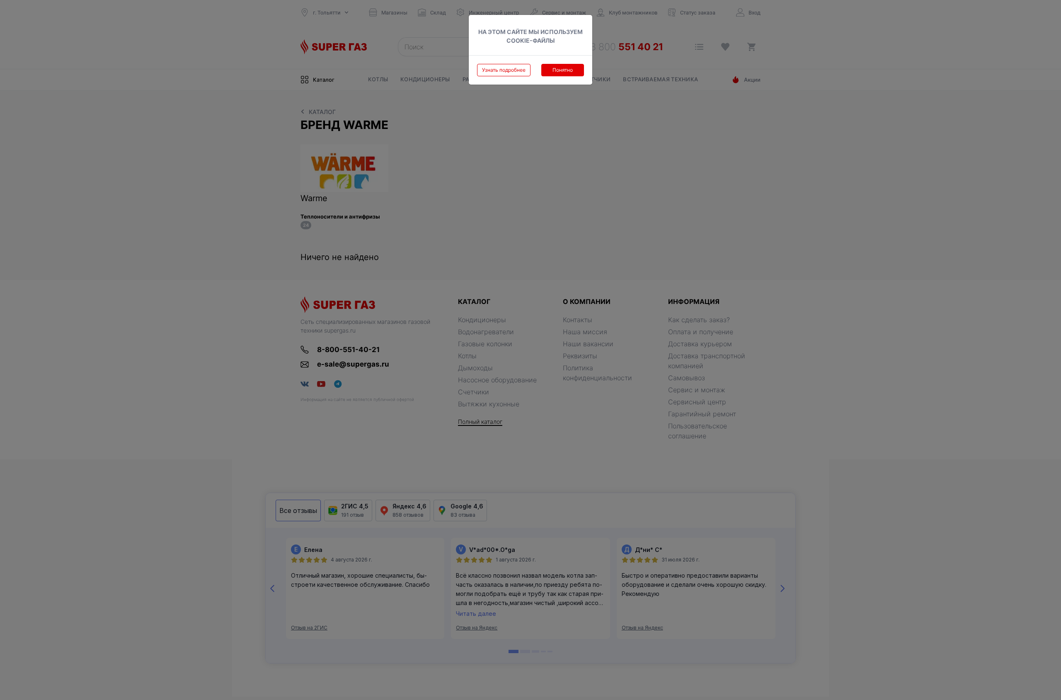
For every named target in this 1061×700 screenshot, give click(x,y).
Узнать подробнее (504, 70)
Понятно (562, 70)
